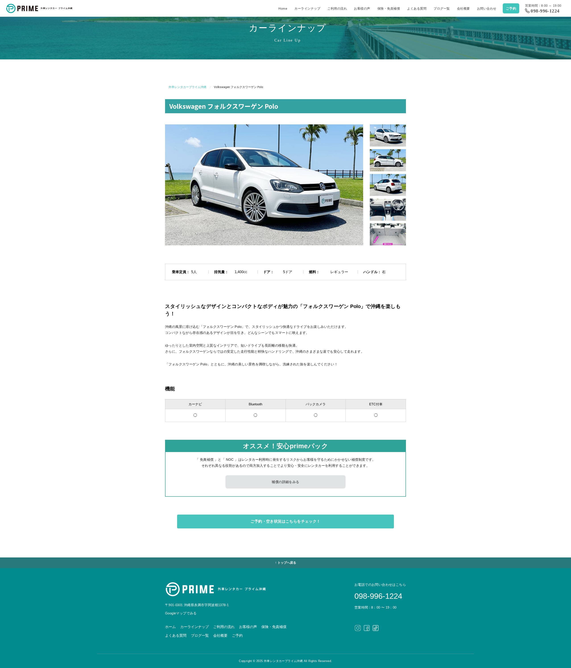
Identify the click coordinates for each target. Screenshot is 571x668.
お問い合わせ (487, 8)
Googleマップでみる (181, 613)
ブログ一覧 (442, 8)
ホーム (170, 627)
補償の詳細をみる (285, 482)
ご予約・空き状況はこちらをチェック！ (285, 521)
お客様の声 (362, 8)
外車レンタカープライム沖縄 (187, 87)
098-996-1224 (545, 11)
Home (282, 8)
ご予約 (511, 8)
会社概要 (463, 8)
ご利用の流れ (337, 8)
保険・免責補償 (388, 8)
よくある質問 (416, 8)
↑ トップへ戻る (285, 562)
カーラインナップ (307, 8)
